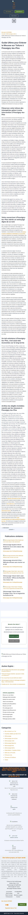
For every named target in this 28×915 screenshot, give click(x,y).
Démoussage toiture (7, 716)
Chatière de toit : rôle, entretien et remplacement (13, 684)
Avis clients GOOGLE (6, 901)
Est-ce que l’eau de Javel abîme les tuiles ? (12, 677)
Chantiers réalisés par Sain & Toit (13, 733)
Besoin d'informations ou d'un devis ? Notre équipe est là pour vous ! (14, 770)
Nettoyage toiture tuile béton (9, 697)
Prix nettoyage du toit (8, 708)
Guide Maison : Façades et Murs (12, 750)
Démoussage (8, 736)
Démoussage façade (7, 714)
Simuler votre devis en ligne (14, 498)
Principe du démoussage (8, 712)
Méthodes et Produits (10, 752)
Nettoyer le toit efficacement (9, 710)
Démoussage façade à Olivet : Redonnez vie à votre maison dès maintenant (13, 546)
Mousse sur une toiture (8, 695)
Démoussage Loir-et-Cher (11, 738)
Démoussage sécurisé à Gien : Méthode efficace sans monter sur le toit (14, 562)
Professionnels (8, 755)
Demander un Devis (14, 640)
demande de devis (6, 510)
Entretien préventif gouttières (9, 703)
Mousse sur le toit (7, 705)
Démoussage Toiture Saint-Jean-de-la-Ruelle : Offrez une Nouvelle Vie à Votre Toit (14, 578)
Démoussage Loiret (7, 551)
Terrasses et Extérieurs (10, 757)
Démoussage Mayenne (10, 743)
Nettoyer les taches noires (9, 699)
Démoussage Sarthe (10, 748)
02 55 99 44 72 (10, 503)
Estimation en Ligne (14, 636)
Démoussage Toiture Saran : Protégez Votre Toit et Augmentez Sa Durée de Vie (14, 593)
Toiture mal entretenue (8, 701)
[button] (14, 21)
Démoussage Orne (9, 745)
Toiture (6, 759)
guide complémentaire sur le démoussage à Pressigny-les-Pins (13, 519)
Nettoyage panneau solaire (9, 718)
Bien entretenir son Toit (10, 731)
